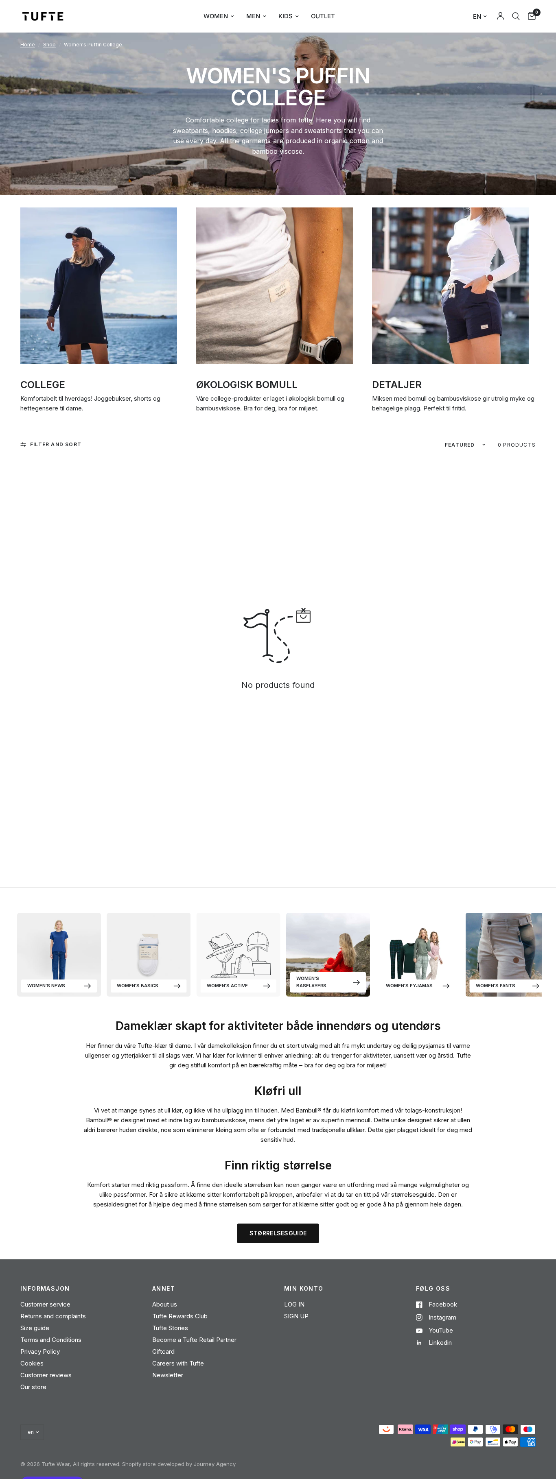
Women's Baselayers (311, 981)
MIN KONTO (304, 1288)
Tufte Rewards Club (180, 1316)
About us (164, 1304)
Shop (49, 44)
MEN (253, 16)
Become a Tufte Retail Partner (194, 1340)
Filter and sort (55, 444)
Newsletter (167, 1375)
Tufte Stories (170, 1328)
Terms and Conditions (50, 1340)
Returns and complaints (53, 1316)
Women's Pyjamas (409, 985)
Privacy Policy (40, 1351)
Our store (33, 1387)
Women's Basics (137, 985)
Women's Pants (495, 985)
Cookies (32, 1363)
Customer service (45, 1304)
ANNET (163, 1288)
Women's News (46, 985)
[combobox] (516, 16)
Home (27, 44)
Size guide (34, 1328)
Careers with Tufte (178, 1363)
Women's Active (227, 985)
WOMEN (216, 16)
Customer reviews (46, 1375)
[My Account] (500, 16)
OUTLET (323, 16)
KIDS (285, 16)
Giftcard (163, 1351)
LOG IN (294, 1304)
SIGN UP (296, 1316)
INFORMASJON (45, 1288)
